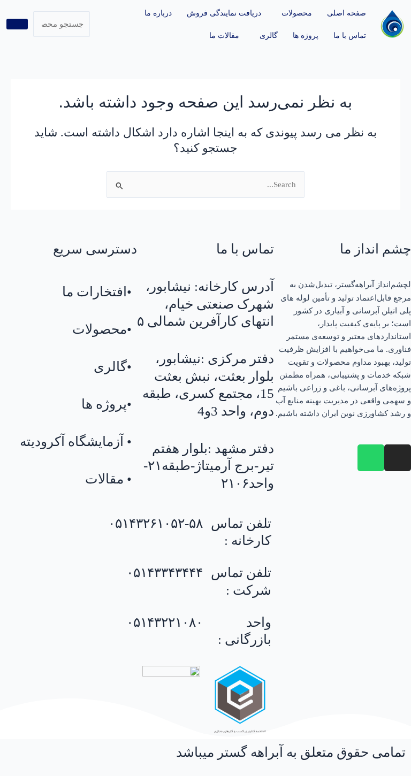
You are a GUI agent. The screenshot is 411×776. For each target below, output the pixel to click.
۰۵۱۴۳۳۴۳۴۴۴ (164, 572)
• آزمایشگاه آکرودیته (76, 441)
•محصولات (102, 329)
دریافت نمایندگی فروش (224, 13)
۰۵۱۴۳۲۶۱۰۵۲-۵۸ (155, 523)
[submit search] (17, 24)
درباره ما (158, 13)
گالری (269, 35)
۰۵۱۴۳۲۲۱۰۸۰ (164, 622)
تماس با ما (349, 35)
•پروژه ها (106, 404)
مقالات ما (224, 35)
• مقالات (108, 479)
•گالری (113, 366)
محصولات (296, 13)
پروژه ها (305, 35)
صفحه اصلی (346, 13)
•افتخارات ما (97, 292)
